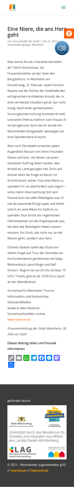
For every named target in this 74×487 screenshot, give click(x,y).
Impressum (18, 470)
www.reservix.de (18, 319)
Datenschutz (39, 470)
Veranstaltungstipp (18, 44)
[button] (69, 33)
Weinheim (38, 44)
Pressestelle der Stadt (26, 41)
